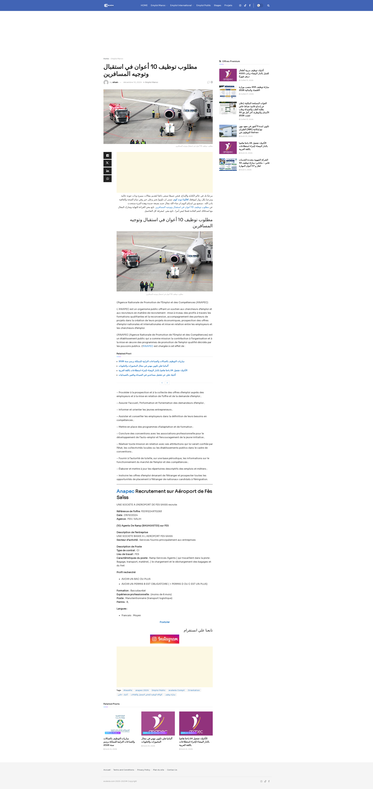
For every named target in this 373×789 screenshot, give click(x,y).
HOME (144, 5)
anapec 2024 (142, 690)
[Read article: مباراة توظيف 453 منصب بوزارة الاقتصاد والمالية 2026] (228, 92)
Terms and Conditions (123, 770)
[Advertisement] (186, 32)
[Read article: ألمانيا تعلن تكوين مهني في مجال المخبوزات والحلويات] (158, 723)
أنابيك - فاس (123, 694)
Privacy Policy (143, 770)
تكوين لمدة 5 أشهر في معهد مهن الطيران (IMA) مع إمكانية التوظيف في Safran (254, 129)
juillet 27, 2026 (247, 94)
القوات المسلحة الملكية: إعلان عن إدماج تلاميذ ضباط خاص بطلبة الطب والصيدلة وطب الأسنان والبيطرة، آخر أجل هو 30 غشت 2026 (254, 109)
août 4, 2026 (245, 170)
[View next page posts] (167, 383)
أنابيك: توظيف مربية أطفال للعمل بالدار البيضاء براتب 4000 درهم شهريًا (254, 73)
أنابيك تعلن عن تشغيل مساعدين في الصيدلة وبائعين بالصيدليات (147, 374)
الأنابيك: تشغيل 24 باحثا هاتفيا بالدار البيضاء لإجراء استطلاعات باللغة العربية (153, 370)
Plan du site (158, 770)
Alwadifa (128, 690)
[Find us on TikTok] (245, 5)
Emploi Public (203, 5)
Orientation (194, 690)
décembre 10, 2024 (132, 82)
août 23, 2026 (149, 746)
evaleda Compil (177, 690)
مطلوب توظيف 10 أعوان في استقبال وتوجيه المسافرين (181, 207)
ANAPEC (148, 346)
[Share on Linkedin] (107, 170)
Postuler (165, 622)
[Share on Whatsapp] (107, 178)
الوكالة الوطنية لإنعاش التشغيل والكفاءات (146, 694)
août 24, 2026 (111, 749)
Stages (217, 5)
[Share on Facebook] (107, 155)
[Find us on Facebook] (249, 5)
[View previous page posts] (162, 383)
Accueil (106, 770)
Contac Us (172, 770)
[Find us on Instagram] (240, 5)
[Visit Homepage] (114, 5)
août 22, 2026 (187, 749)
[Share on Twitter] (107, 163)
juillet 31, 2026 (246, 80)
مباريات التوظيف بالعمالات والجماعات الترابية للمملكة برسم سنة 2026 (151, 361)
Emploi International (181, 5)
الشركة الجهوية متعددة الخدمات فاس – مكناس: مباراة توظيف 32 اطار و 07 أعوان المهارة (254, 162)
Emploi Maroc (158, 5)
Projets (228, 5)
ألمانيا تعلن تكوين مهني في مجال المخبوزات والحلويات (143, 365)
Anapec (125, 491)
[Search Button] (268, 5)
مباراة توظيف (170, 694)
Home (106, 59)
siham (115, 82)
